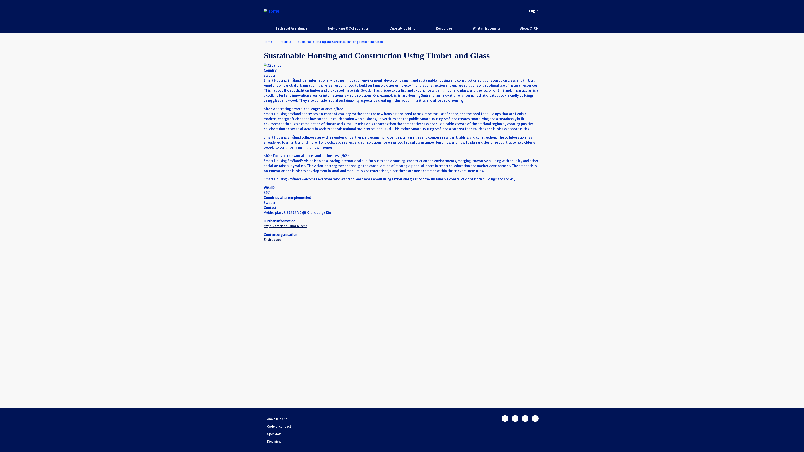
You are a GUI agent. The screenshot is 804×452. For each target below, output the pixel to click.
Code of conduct (279, 426)
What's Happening (486, 28)
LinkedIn (525, 418)
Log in (534, 11)
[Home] (273, 11)
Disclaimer (275, 441)
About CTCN (529, 28)
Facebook (505, 418)
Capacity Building (402, 28)
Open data (274, 434)
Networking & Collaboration (348, 28)
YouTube (535, 418)
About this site (277, 419)
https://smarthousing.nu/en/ (285, 226)
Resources (444, 28)
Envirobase (272, 240)
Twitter (515, 418)
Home (268, 42)
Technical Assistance (291, 28)
